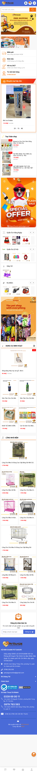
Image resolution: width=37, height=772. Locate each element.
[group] (18, 24)
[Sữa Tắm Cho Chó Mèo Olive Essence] (27, 387)
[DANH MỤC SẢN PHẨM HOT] (18, 319)
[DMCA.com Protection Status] (24, 687)
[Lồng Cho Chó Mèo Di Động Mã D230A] (9, 591)
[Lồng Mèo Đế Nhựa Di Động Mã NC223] (9, 564)
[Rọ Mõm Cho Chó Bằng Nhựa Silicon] (16, 290)
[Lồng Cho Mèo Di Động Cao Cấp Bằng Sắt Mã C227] (9, 506)
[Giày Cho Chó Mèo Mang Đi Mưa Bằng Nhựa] (7, 274)
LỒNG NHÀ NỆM (12, 438)
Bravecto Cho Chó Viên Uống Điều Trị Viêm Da (22, 142)
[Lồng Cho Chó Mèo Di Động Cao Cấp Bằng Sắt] (18, 535)
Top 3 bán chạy (11, 137)
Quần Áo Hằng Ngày (14, 233)
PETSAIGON (25, 724)
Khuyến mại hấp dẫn (14, 81)
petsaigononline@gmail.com (14, 673)
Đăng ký (28, 632)
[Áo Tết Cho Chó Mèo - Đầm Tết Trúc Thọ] (16, 257)
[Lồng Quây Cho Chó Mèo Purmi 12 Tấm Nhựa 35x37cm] (27, 591)
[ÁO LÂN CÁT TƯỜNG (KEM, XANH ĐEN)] (7, 257)
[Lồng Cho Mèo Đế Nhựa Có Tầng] (9, 479)
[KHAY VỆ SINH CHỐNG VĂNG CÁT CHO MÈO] (9, 414)
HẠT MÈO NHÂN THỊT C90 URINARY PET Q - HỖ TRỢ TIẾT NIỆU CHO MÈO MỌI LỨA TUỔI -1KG (23, 168)
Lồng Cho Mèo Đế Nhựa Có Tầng (12, 490)
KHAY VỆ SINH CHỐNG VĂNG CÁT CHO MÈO (16, 426)
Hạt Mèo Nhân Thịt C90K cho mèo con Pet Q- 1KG (22, 154)
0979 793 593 (12, 704)
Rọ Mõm (10, 283)
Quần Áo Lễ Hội (12, 249)
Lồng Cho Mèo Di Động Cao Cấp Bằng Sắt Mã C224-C (19, 462)
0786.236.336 (9, 669)
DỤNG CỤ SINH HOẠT (14, 346)
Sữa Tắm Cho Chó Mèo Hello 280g (13, 398)
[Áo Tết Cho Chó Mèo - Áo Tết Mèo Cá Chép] (26, 257)
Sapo (22, 726)
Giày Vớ (10, 266)
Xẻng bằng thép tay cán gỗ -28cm (12, 371)
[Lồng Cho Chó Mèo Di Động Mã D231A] (27, 479)
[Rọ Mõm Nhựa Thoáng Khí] (7, 290)
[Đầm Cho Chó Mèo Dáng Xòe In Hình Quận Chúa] (7, 240)
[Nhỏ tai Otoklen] (18, 101)
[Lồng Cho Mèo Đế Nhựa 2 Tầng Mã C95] (27, 564)
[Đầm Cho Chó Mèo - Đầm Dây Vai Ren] (26, 240)
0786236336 (11, 74)
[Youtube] (18, 721)
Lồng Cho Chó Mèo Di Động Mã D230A (14, 602)
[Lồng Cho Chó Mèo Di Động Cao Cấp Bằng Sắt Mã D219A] (27, 506)
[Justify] (32, 10)
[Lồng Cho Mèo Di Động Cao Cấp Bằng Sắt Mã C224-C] (18, 450)
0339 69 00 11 (12, 696)
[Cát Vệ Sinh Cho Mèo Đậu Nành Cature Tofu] (27, 414)
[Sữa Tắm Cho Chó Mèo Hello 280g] (9, 387)
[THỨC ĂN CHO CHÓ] (15, 42)
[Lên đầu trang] (34, 763)
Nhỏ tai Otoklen (8, 120)
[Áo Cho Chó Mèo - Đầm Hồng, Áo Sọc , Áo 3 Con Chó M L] (16, 240)
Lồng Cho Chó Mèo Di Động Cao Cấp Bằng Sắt (16, 547)
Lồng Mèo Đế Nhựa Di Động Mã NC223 (14, 575)
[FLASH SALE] (18, 202)
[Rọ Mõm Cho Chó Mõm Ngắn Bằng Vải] (26, 290)
